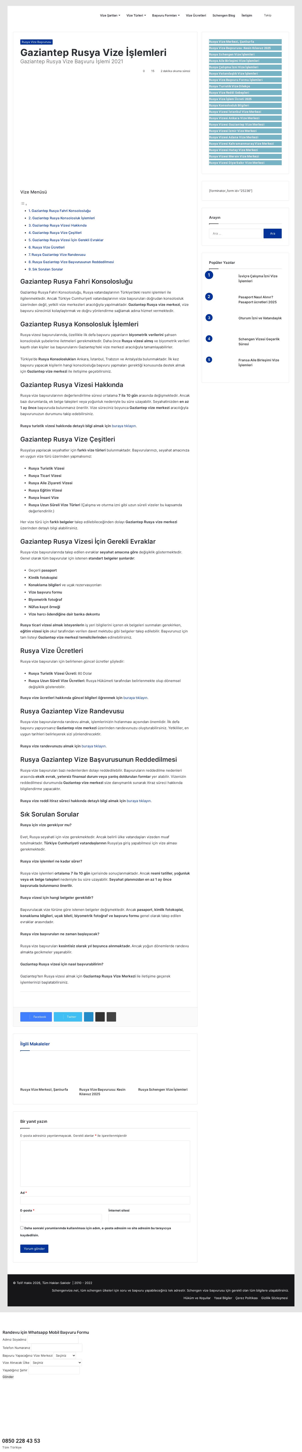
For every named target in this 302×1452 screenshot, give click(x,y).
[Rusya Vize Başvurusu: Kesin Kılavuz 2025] (105, 1070)
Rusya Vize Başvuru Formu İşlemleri (236, 80)
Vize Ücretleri (196, 15)
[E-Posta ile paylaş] (100, 1017)
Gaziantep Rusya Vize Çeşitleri (57, 233)
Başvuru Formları (164, 15)
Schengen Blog (224, 15)
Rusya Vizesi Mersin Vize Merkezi (234, 156)
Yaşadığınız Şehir (15, 1370)
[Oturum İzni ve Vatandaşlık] (222, 324)
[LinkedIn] (88, 1017)
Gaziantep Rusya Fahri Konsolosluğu (61, 211)
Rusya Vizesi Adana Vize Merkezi (233, 137)
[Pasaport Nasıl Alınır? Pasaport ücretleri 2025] (222, 303)
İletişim (247, 15)
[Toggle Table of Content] (23, 204)
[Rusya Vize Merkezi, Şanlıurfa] (46, 1070)
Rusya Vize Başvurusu (36, 42)
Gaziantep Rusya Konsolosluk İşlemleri (63, 218)
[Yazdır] (111, 1017)
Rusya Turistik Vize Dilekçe (229, 86)
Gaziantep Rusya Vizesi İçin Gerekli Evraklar (67, 240)
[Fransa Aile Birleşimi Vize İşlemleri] (222, 366)
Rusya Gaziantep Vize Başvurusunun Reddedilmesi (73, 262)
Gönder (8, 1377)
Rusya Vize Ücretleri (48, 247)
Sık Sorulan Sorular (47, 269)
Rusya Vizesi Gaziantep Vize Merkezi (236, 124)
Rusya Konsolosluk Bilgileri (229, 105)
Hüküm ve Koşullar (197, 1298)
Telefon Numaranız (16, 1348)
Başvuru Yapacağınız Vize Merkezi (28, 1355)
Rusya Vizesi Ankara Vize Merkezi (234, 118)
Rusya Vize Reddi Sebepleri (229, 92)
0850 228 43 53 (21, 1441)
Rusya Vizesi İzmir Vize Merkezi (233, 131)
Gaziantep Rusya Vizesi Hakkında (59, 225)
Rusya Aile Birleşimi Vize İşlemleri (234, 61)
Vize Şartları (108, 15)
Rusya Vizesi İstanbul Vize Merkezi (235, 112)
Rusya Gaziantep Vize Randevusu (58, 255)
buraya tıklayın (124, 426)
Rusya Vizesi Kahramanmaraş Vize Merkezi (241, 143)
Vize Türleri (134, 15)
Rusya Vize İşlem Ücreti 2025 (230, 99)
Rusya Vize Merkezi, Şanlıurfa (44, 1089)
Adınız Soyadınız (14, 1339)
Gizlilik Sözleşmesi (274, 1298)
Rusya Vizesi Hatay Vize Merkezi (233, 150)
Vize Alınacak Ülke (16, 1362)
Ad (23, 1193)
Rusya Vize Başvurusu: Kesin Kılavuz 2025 (240, 48)
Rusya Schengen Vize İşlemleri (163, 1089)
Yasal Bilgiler (223, 1298)
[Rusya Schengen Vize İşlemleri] (164, 1070)
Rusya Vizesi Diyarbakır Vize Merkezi (236, 162)
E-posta (27, 1210)
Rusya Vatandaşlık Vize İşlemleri (233, 73)
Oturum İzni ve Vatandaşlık (260, 318)
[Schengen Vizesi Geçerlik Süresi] (222, 345)
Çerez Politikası (246, 1298)
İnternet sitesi (119, 1210)
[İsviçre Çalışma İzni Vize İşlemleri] (222, 282)
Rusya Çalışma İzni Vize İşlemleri (233, 67)
